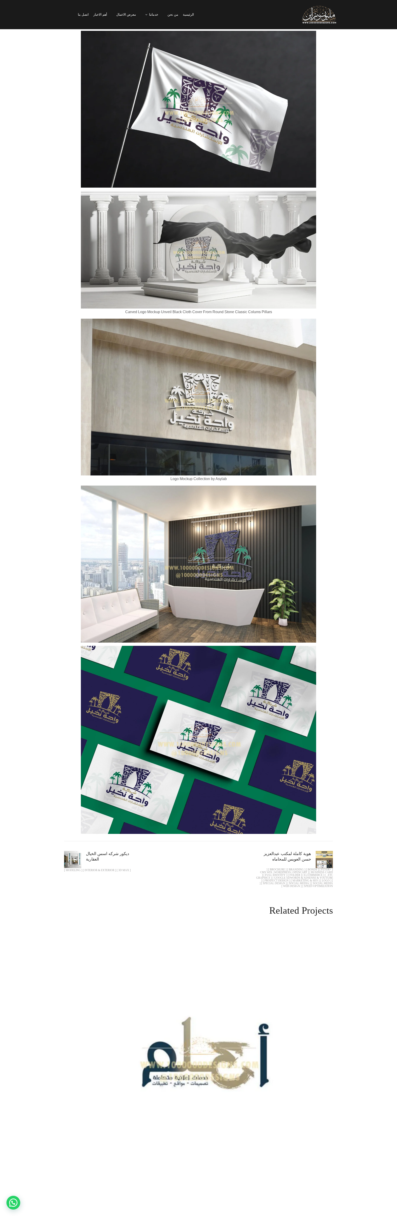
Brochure (211, 1064)
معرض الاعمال (126, 14)
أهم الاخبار (100, 14)
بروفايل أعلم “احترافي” (198, 1053)
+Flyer (275, 1064)
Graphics (153, 1064)
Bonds (258, 1064)
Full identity (182, 1064)
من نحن (172, 14)
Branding (236, 1064)
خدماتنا (153, 14)
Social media (127, 1064)
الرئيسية (188, 14)
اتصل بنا (83, 14)
